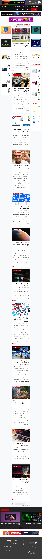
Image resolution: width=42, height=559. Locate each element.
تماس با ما (15, 540)
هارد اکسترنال (34, 129)
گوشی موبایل (34, 108)
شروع (29, 503)
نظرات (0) (14, 148)
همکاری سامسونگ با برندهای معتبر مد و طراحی (21, 284)
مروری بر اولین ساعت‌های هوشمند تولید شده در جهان (21, 444)
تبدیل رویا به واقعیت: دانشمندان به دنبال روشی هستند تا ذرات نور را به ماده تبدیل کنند (21, 45)
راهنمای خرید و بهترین (23, 541)
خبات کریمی (26, 405)
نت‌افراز (31, 547)
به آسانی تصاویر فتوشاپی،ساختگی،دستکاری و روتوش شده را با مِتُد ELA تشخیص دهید (21, 402)
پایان (23, 505)
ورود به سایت (15, 544)
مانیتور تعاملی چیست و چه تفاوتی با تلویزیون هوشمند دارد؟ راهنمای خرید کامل (8, 70)
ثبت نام (23, 546)
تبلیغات (23, 543)
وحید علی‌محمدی (26, 48)
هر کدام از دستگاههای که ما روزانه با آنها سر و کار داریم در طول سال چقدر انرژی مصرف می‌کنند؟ (21, 90)
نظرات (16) (14, 426)
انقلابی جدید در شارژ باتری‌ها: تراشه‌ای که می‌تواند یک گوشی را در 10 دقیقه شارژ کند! (21, 167)
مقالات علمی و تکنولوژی (17, 30)
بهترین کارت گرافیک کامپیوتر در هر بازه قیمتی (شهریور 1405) (38, 82)
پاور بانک (33, 118)
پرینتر (38, 124)
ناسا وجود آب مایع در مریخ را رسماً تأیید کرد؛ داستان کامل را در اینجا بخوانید (21, 244)
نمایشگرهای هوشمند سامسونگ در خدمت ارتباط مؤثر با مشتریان (21, 362)
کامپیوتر (38, 108)
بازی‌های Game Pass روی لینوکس (24, 26)
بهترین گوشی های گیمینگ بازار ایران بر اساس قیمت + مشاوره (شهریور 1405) (39, 94)
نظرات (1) (14, 70)
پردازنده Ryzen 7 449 (20, 24)
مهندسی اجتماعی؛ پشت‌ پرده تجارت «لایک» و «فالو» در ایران (21, 207)
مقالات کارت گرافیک (8, 77)
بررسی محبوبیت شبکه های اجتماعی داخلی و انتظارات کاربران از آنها (21, 130)
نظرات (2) (14, 189)
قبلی (26, 503)
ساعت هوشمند (38, 129)
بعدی (25, 505)
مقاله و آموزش (9, 53)
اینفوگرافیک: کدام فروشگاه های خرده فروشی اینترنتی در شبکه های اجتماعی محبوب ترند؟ (21, 319)
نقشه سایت (15, 542)
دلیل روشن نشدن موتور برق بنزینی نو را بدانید (8, 57)
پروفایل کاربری (15, 543)
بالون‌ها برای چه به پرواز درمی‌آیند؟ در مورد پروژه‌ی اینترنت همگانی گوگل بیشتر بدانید (21, 481)
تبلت (38, 113)
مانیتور (39, 118)
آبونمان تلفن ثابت (15, 26)
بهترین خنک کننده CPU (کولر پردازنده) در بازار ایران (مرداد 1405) (39, 71)
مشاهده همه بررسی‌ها (5, 509)
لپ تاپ (34, 113)
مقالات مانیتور (9, 62)
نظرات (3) (14, 499)
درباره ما (23, 544)
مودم (34, 124)
